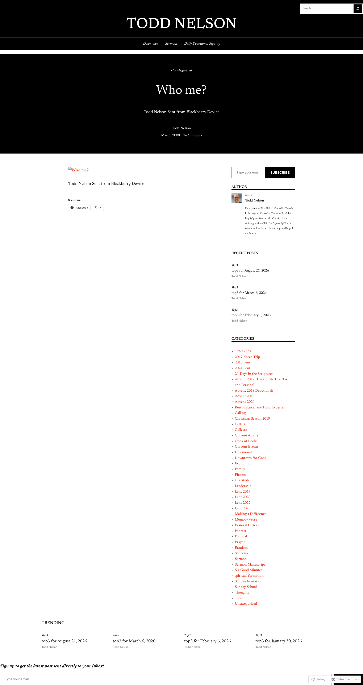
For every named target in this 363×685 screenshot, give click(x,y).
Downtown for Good (251, 458)
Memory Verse (246, 519)
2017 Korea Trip (247, 357)
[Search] (358, 8)
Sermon (241, 559)
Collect (240, 424)
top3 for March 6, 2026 (249, 293)
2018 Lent (242, 362)
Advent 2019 (244, 396)
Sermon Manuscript (250, 564)
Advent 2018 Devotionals (254, 390)
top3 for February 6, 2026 (251, 315)
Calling (240, 413)
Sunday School (246, 587)
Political (241, 536)
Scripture (242, 553)
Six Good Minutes (248, 570)
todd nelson (181, 24)
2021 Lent (242, 368)
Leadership (243, 486)
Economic (242, 463)
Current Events (246, 446)
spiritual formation (249, 576)
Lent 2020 (242, 497)
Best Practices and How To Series (260, 407)
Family (240, 469)
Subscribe (280, 172)
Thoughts (242, 592)
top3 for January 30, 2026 (278, 641)
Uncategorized (181, 70)
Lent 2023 (242, 508)
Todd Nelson (181, 128)
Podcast (240, 531)
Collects (241, 430)
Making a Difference (250, 514)
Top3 (234, 265)
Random (241, 548)
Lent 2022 (242, 503)
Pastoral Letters (247, 525)
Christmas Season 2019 (252, 418)
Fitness (240, 475)
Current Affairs (246, 435)
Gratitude (242, 480)
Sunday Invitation (248, 581)
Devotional (243, 452)
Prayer (240, 542)
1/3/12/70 (243, 351)
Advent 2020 (244, 402)
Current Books (246, 441)
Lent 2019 (242, 491)
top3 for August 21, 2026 (250, 270)
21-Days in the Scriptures (254, 374)
